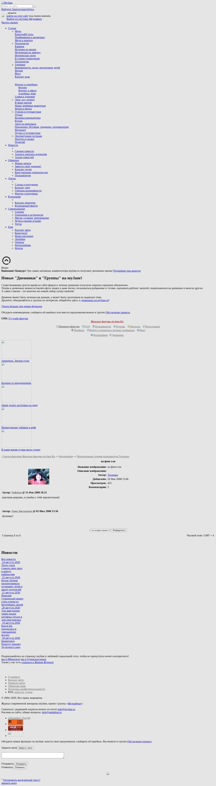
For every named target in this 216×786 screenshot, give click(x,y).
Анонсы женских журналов (31, 154)
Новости (13, 145)
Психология (22, 43)
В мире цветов (23, 102)
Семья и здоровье (25, 96)
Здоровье (20, 64)
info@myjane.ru (66, 709)
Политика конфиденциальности (26, 689)
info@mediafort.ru (52, 712)
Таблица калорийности (28, 190)
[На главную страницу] (6, 2)
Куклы (18, 120)
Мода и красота (24, 40)
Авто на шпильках (25, 123)
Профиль (79, 330)
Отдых (19, 114)
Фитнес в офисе (27, 90)
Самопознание (16, 208)
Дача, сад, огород (25, 99)
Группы (120, 326)
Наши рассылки (24, 236)
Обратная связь (17, 686)
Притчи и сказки (24, 139)
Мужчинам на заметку (28, 52)
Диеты (12, 178)
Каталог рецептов (25, 202)
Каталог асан (22, 76)
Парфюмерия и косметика (30, 37)
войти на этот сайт (17, 15)
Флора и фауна (23, 108)
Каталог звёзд (23, 230)
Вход (142, 330)
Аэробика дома (27, 93)
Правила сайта (16, 683)
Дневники (118, 335)
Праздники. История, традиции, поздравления (42, 126)
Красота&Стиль (24, 34)
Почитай (20, 142)
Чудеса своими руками (28, 220)
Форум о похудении (26, 193)
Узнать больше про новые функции (21, 306)
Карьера (19, 46)
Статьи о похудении (26, 184)
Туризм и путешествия (28, 111)
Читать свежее (9, 22)
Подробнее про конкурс (127, 270)
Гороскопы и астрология (29, 214)
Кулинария (14, 196)
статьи (29, 692)
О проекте (14, 676)
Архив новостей (24, 157)
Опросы (19, 242)
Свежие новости (24, 151)
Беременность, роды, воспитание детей (37, 67)
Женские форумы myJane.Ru (107, 321)
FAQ (87, 326)
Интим (19, 70)
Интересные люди (25, 55)
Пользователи (23, 175)
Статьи (12, 28)
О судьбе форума (18, 318)
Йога (18, 73)
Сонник (19, 211)
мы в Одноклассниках (33, 659)
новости (19, 692)
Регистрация (152, 326)
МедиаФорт (75, 703)
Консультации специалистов (31, 172)
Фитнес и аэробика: (26, 84)
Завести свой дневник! (28, 166)
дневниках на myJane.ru (95, 300)
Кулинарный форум (26, 205)
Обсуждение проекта (117, 312)
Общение (13, 160)
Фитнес (22, 87)
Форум (19, 248)
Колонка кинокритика (27, 117)
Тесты (18, 224)
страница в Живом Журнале (37, 662)
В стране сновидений (27, 58)
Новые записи (23, 163)
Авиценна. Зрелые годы (15, 360)
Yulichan (16, 492)
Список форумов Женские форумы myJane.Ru (28, 456)
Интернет (20, 130)
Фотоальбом (100, 335)
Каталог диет (22, 187)
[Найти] (34, 6)
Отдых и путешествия (27, 133)
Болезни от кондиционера (16, 383)
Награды (135, 326)
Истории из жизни (25, 49)
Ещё (10, 227)
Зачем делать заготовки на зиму (19, 405)
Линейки (20, 239)
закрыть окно (9, 783)
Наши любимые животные (30, 105)
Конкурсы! (21, 233)
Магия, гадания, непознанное (32, 217)
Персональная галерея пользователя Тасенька (103, 456)
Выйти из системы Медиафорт (24, 19)
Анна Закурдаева (21, 511)
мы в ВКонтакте (10, 659)
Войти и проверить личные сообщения (111, 330)
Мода (18, 31)
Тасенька (112, 475)
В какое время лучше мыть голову (20, 449)
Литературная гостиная (28, 136)
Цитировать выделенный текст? (21, 780)
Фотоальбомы (23, 245)
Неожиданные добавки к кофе (18, 427)
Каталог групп (23, 169)
